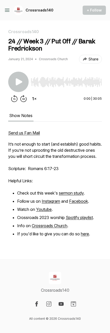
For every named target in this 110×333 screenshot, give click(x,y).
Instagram (51, 201)
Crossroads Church (49, 225)
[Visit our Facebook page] (36, 303)
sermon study (71, 193)
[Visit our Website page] (73, 303)
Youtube (44, 209)
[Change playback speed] (34, 98)
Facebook (78, 201)
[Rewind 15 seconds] (14, 98)
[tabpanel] (55, 186)
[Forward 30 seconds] (23, 98)
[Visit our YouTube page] (61, 303)
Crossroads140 (39, 10)
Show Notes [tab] (20, 115)
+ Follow (94, 10)
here (85, 233)
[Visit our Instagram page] (48, 303)
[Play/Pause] (18, 82)
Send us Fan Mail (24, 132)
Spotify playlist (79, 217)
